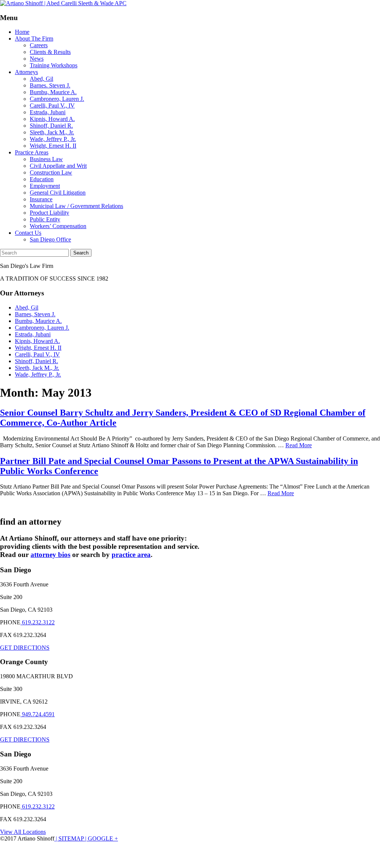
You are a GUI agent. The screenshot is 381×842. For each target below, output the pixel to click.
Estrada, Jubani (47, 112)
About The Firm (34, 38)
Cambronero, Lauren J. (57, 99)
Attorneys (26, 72)
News (37, 58)
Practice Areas (31, 152)
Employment (45, 186)
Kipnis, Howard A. (52, 119)
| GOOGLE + (101, 838)
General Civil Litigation (58, 192)
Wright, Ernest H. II (53, 146)
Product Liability (49, 212)
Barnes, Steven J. (35, 314)
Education (42, 179)
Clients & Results (50, 52)
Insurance (41, 199)
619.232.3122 (37, 622)
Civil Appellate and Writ (58, 166)
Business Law (46, 159)
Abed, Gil (41, 79)
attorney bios (50, 554)
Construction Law (51, 172)
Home (22, 32)
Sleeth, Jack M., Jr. (52, 132)
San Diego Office (50, 239)
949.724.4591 (37, 714)
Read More (298, 445)
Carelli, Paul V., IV (52, 105)
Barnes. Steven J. (50, 85)
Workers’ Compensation (58, 226)
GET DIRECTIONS (24, 647)
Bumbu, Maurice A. (53, 92)
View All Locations (23, 832)
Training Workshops (53, 65)
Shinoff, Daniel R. (51, 125)
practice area (131, 554)
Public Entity (45, 219)
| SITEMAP (69, 838)
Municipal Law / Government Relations (76, 206)
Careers (39, 45)
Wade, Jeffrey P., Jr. (53, 139)
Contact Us (28, 233)
